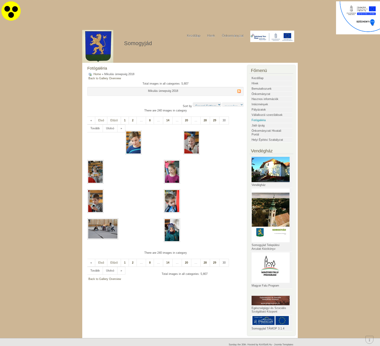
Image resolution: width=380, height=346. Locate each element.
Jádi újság (258, 125)
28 (205, 120)
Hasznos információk (265, 99)
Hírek (211, 35)
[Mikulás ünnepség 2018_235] (95, 172)
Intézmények (260, 104)
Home (97, 74)
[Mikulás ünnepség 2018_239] (103, 229)
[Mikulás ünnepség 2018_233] (133, 143)
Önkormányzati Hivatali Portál (266, 132)
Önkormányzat (232, 35)
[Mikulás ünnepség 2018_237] (95, 201)
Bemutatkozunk (262, 88)
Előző (114, 120)
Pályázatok (259, 109)
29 (214, 120)
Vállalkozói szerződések (267, 115)
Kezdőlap (193, 35)
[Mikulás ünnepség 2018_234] (192, 143)
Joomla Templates (283, 344)
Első (101, 120)
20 (186, 120)
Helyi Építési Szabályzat (267, 139)
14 (167, 120)
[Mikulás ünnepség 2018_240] (172, 230)
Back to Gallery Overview (104, 78)
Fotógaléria (259, 120)
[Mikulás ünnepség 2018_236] (172, 172)
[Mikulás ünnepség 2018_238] (172, 201)
